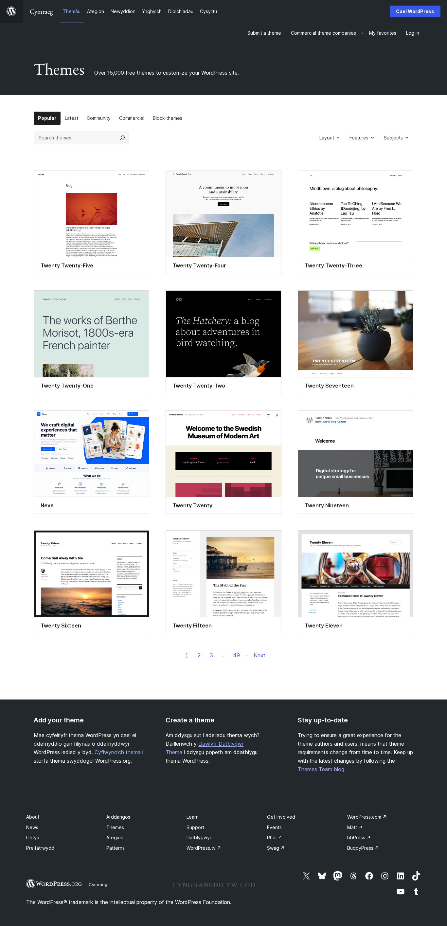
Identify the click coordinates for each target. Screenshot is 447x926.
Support (195, 827)
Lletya (32, 837)
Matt (355, 827)
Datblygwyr (199, 837)
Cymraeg (98, 884)
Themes (115, 827)
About (32, 817)
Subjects (393, 137)
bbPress (359, 837)
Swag (276, 848)
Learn (193, 817)
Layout (326, 137)
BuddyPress (363, 848)
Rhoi (274, 837)
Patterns (115, 848)
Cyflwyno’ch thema (118, 752)
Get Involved (281, 817)
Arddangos (118, 817)
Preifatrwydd (40, 848)
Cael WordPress (415, 11)
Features (358, 137)
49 (236, 655)
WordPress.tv (204, 848)
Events (274, 827)
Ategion (114, 837)
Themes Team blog (321, 769)
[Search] (122, 137)
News (32, 827)
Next (259, 655)
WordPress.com (367, 817)
